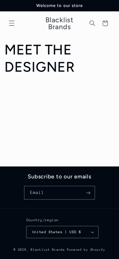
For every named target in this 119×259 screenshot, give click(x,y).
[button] (11, 23)
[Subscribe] (88, 193)
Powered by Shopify (86, 249)
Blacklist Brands (48, 249)
